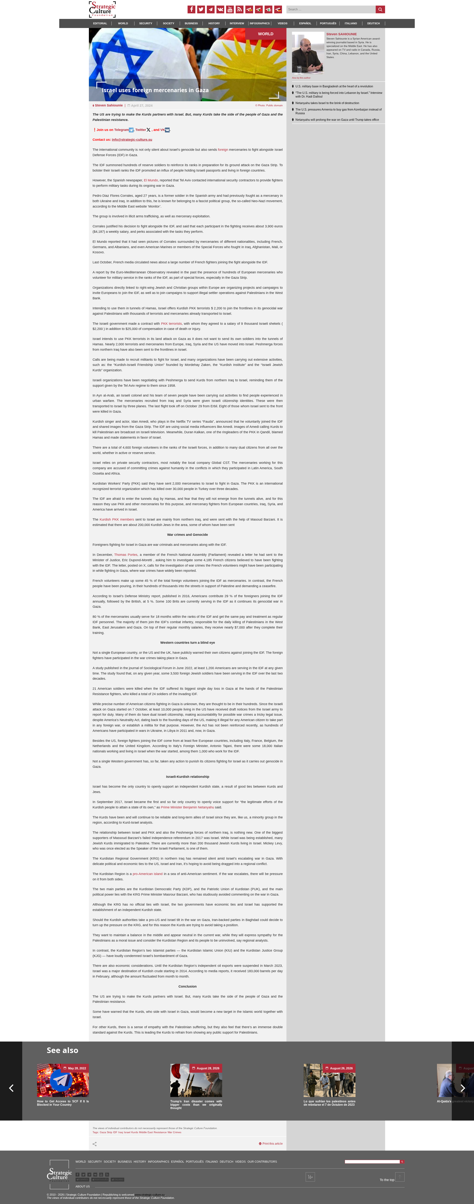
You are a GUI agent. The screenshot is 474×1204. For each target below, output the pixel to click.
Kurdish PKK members (117, 519)
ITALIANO (118, 1179)
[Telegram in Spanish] (249, 9)
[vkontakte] (220, 9)
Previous (11, 1087)
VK (162, 130)
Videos (282, 23)
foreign (223, 150)
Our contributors (262, 1161)
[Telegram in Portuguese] (259, 9)
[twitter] (201, 9)
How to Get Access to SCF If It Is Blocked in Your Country (63, 1103)
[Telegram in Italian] (268, 9)
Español (305, 23)
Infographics (158, 1161)
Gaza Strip (106, 1132)
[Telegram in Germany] (278, 9)
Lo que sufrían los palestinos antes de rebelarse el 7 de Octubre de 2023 (330, 1103)
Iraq (120, 1132)
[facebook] (191, 9)
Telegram (121, 130)
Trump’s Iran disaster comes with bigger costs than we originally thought (196, 1105)
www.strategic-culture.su (150, 1194)
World (123, 23)
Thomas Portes (125, 555)
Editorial (100, 23)
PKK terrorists (171, 323)
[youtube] (230, 9)
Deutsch (373, 23)
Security (145, 23)
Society (168, 23)
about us (83, 1186)
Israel (127, 1132)
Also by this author (301, 78)
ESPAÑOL (83, 1179)
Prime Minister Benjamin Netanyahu (187, 807)
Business (191, 23)
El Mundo (151, 180)
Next (462, 1087)
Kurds (134, 1132)
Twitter (140, 130)
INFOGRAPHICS (260, 23)
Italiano (351, 23)
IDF (115, 1132)
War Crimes (174, 1132)
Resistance (160, 1132)
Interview (237, 23)
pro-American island (148, 874)
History (214, 23)
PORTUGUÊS (101, 1179)
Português (328, 23)
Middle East (146, 1132)
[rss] (239, 9)
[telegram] (211, 9)
